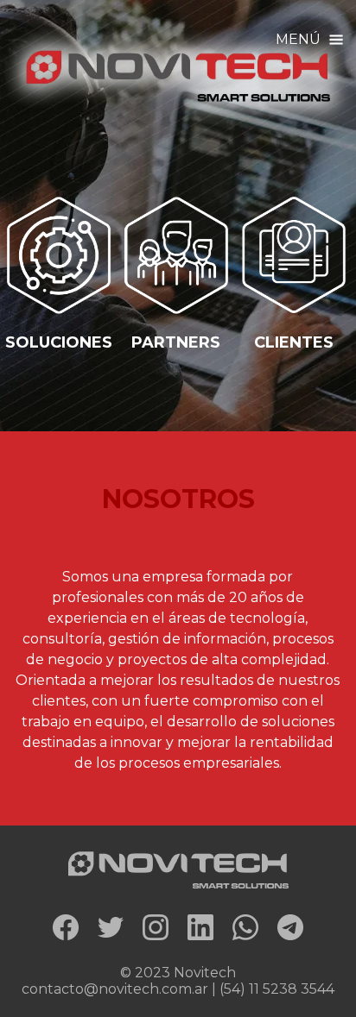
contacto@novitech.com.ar (115, 989)
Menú (300, 39)
